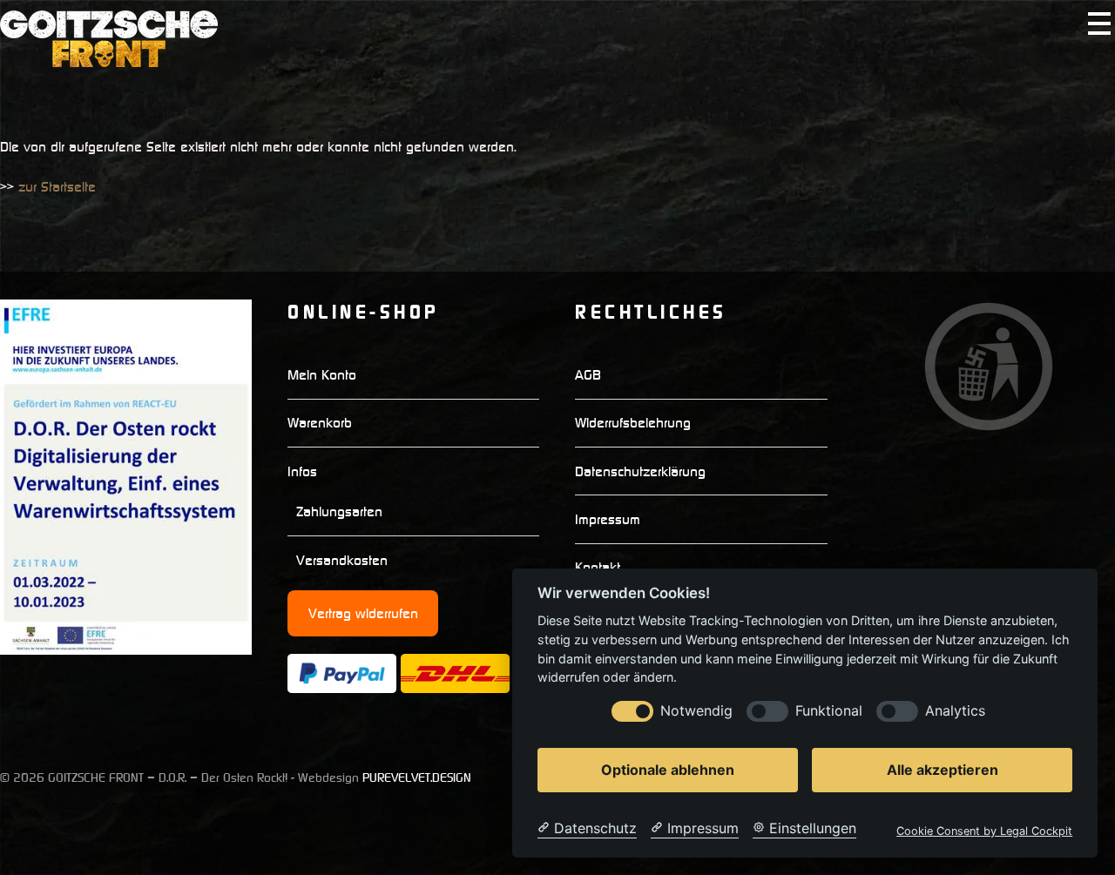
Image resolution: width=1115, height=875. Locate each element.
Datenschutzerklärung (640, 471)
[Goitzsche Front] (109, 59)
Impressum (607, 519)
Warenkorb (319, 422)
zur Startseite (57, 186)
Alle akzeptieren (942, 769)
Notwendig (696, 711)
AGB (588, 374)
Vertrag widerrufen (363, 613)
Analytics (955, 711)
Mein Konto (321, 374)
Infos (302, 471)
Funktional (828, 711)
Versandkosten (342, 560)
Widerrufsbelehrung (633, 422)
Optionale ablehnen (667, 769)
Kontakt (597, 566)
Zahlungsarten (339, 511)
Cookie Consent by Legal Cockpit (984, 831)
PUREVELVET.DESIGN (416, 777)
